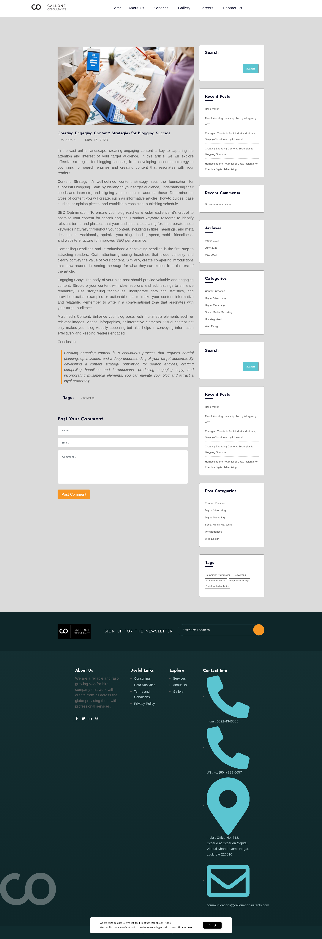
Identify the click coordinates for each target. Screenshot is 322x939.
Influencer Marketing (216, 580)
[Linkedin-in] (90, 718)
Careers (207, 8)
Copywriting (87, 397)
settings (188, 927)
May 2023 (211, 254)
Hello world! (212, 108)
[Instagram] (97, 718)
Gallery (184, 8)
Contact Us (232, 8)
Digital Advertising (215, 297)
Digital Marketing (215, 305)
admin (70, 140)
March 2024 (212, 240)
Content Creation (215, 290)
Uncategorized (213, 319)
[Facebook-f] (76, 718)
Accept (212, 925)
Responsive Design (239, 580)
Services (161, 8)
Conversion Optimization (218, 575)
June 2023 (211, 247)
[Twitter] (83, 718)
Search (212, 52)
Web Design (212, 326)
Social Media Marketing (219, 312)
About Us (136, 8)
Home (117, 8)
